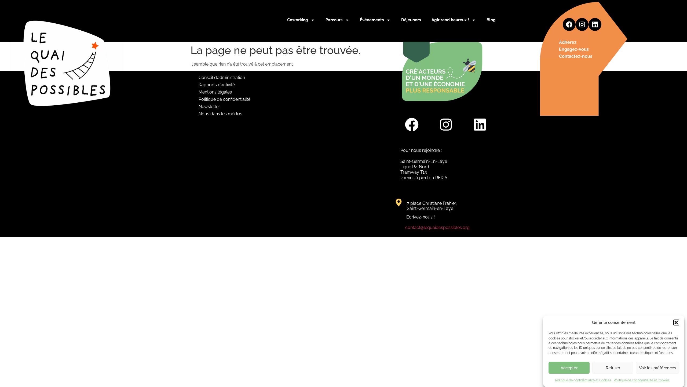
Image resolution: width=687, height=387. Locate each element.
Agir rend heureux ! (450, 19)
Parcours (334, 19)
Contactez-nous (575, 56)
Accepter (569, 368)
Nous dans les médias (220, 113)
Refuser (613, 368)
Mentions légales (215, 92)
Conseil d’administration (222, 77)
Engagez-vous (574, 49)
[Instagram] (582, 24)
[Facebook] (569, 24)
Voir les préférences (657, 368)
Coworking (297, 19)
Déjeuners (411, 19)
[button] (676, 322)
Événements (372, 19)
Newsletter (209, 106)
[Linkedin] (595, 24)
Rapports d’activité (217, 84)
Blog (491, 19)
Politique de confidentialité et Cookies (583, 380)
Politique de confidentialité (224, 99)
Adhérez (567, 42)
